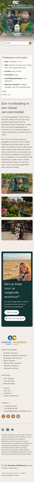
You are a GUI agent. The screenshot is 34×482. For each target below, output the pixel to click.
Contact (6, 388)
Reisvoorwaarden (7, 475)
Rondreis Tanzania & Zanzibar (15, 355)
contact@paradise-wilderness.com (17, 411)
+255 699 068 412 (10, 408)
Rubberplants (13, 468)
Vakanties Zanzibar (10, 368)
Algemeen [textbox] (7, 43)
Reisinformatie (9, 383)
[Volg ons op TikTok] (13, 416)
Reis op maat (26, 478)
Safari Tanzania (9, 360)
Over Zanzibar (9, 381)
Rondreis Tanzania (10, 353)
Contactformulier (10, 406)
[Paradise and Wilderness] (17, 4)
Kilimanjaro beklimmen (12, 358)
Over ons (6, 390)
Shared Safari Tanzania (12, 363)
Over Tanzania (8, 378)
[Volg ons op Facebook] (3, 416)
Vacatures (7, 393)
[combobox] (17, 43)
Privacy (16, 475)
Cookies (22, 473)
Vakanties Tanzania (10, 365)
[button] (2, 4)
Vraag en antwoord (11, 396)
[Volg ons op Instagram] (8, 416)
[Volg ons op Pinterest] (18, 416)
